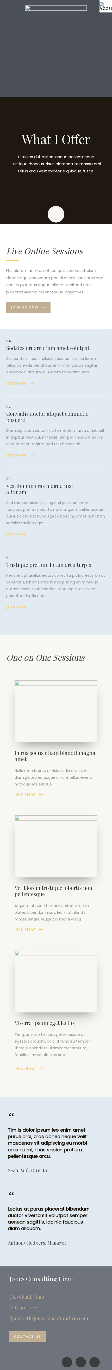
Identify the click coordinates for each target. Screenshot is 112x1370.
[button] (56, 87)
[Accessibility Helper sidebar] (105, 6)
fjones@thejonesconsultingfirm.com (48, 1318)
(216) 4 (15, 1307)
